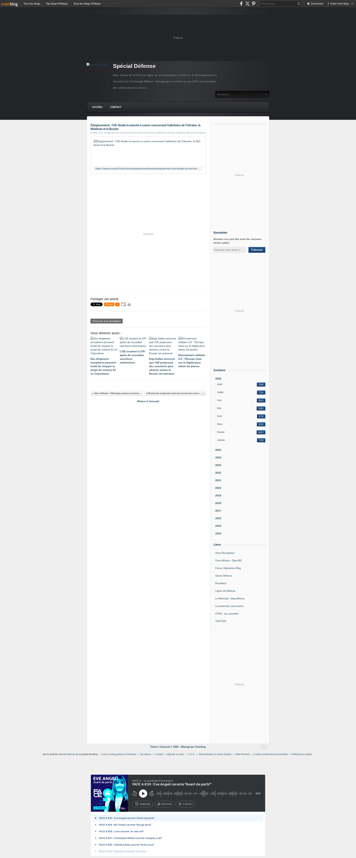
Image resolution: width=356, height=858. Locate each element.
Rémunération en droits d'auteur (215, 754)
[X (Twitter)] (247, 3)
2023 (218, 465)
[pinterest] (253, 3)
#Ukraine (171, 133)
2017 (218, 510)
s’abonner (145, 804)
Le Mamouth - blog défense (230, 598)
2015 (218, 525)
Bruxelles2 (221, 583)
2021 (218, 480)
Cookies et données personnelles (271, 754)
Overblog (200, 746)
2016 (218, 518)
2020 (218, 487)
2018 (218, 503)
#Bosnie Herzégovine (196, 133)
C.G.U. (192, 754)
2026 (218, 378)
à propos (188, 804)
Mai (219, 408)
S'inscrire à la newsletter (106, 321)
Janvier (221, 440)
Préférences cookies (302, 754)
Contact (115, 107)
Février (221, 432)
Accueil (97, 107)
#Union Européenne (146, 133)
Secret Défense (223, 575)
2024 (218, 457)
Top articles (145, 754)
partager (167, 804)
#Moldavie (180, 133)
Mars (219, 424)
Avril (219, 416)
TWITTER (220, 621)
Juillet (220, 392)
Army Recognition (224, 553)
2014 (218, 533)
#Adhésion (161, 133)
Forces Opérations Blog (228, 568)
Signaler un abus (176, 754)
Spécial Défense (134, 66)
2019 (218, 495)
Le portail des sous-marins (229, 606)
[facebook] (241, 3)
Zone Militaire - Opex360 (228, 560)
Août (219, 384)
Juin (219, 400)
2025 (218, 449)
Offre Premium (242, 754)
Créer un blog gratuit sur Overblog (119, 754)
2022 (218, 472)
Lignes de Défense (225, 591)
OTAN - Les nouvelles (227, 613)
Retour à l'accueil (148, 401)
